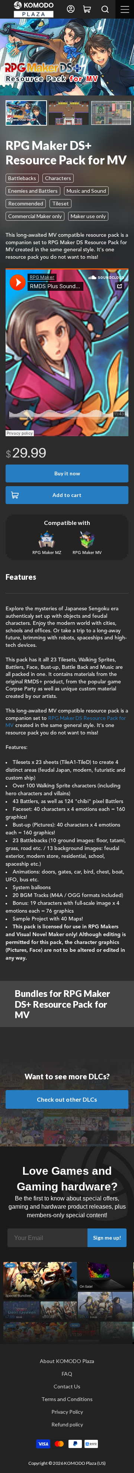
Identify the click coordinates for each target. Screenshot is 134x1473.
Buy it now (67, 473)
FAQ (67, 1373)
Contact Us (67, 1386)
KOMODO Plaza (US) (85, 1463)
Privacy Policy (67, 1412)
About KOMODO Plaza (67, 1361)
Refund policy (67, 1424)
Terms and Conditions (67, 1399)
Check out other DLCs (67, 1099)
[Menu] (124, 9)
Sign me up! (107, 1237)
